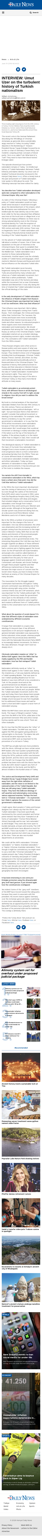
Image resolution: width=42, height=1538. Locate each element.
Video (6, 1509)
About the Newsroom (10, 1528)
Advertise (6, 1531)
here (19, 176)
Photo (18, 1509)
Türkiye (6, 1503)
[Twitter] (24, 69)
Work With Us (26, 1525)
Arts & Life (14, 59)
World (6, 1506)
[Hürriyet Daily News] (21, 5)
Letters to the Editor (29, 1528)
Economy (20, 1503)
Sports (31, 1506)
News (4, 59)
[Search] (31, 13)
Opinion (32, 1503)
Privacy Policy (7, 1525)
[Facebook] (18, 69)
